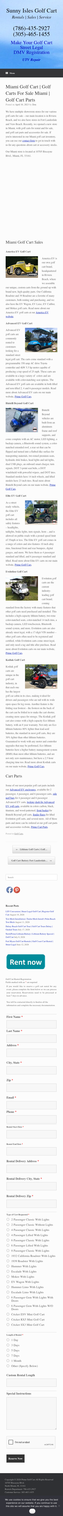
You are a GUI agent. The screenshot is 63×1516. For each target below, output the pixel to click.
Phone (11, 1112)
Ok (32, 1511)
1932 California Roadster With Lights (33, 1255)
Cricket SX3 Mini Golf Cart (27, 1324)
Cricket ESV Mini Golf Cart (28, 1314)
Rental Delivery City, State (24, 1178)
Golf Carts (18, 833)
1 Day (14, 1339)
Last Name (14, 1031)
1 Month (16, 1360)
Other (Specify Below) (24, 1365)
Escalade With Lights (24, 1271)
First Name (14, 1017)
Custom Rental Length (20, 1375)
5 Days (15, 1350)
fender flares (39, 814)
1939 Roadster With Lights (27, 1261)
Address (12, 1045)
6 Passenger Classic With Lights (30, 1240)
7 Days (15, 1355)
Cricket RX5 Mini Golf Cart (28, 1319)
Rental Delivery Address (22, 1161)
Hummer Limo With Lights (27, 1287)
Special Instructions (18, 1393)
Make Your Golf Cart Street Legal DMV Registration (31, 47)
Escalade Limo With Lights (27, 1292)
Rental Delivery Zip (19, 1196)
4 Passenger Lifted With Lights (29, 1235)
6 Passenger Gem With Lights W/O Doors (32, 1307)
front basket (43, 810)
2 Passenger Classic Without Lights (32, 1224)
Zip (9, 1080)
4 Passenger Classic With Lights (30, 1229)
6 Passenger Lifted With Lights (29, 1245)
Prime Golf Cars (23, 396)
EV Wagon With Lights (25, 1281)
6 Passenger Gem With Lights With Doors (32, 1299)
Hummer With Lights (24, 1266)
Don (34, 104)
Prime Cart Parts (39, 827)
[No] (59, 1505)
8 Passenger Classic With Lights (30, 1250)
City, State (14, 1062)
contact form (28, 140)
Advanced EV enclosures (23, 789)
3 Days (15, 1345)
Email (11, 1097)
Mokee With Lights (22, 1276)
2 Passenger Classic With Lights (30, 1219)
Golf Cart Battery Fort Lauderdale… (31, 860)
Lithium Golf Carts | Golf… (31, 849)
